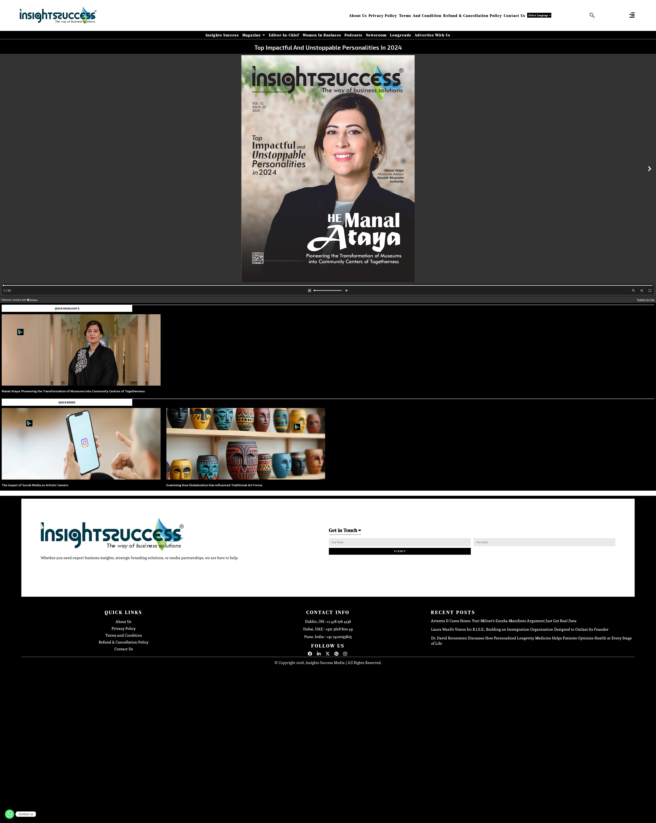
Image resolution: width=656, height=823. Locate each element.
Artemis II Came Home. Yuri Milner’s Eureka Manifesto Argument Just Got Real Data (504, 620)
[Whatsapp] (9, 814)
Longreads (400, 35)
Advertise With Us (432, 35)
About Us (358, 15)
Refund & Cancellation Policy (472, 15)
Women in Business (322, 35)
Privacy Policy (383, 15)
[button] (591, 15)
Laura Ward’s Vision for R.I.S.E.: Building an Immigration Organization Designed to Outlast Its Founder (520, 629)
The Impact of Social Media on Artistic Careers (35, 485)
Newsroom (376, 35)
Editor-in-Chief (284, 35)
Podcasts (354, 35)
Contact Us (514, 15)
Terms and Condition (420, 15)
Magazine (251, 35)
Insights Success (222, 35)
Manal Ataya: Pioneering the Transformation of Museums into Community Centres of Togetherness (73, 391)
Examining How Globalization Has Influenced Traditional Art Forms (214, 485)
